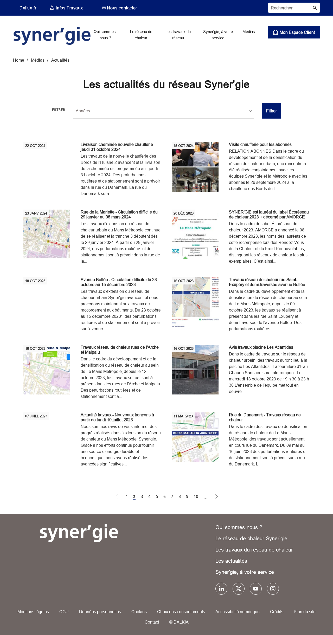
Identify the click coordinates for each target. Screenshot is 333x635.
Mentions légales (33, 611)
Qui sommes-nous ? (238, 527)
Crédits (276, 611)
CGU (64, 611)
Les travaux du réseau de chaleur (254, 550)
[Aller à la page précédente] (117, 497)
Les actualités (231, 561)
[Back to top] (311, 616)
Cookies (139, 611)
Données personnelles (100, 611)
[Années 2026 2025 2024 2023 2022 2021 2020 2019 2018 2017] (163, 111)
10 (196, 496)
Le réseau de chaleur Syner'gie (251, 538)
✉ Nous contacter (119, 7)
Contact (152, 622)
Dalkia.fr (28, 7)
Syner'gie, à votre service (244, 572)
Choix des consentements (181, 611)
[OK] (315, 8)
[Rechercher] (294, 8)
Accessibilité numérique (237, 611)
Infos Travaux (69, 7)
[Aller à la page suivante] (216, 497)
